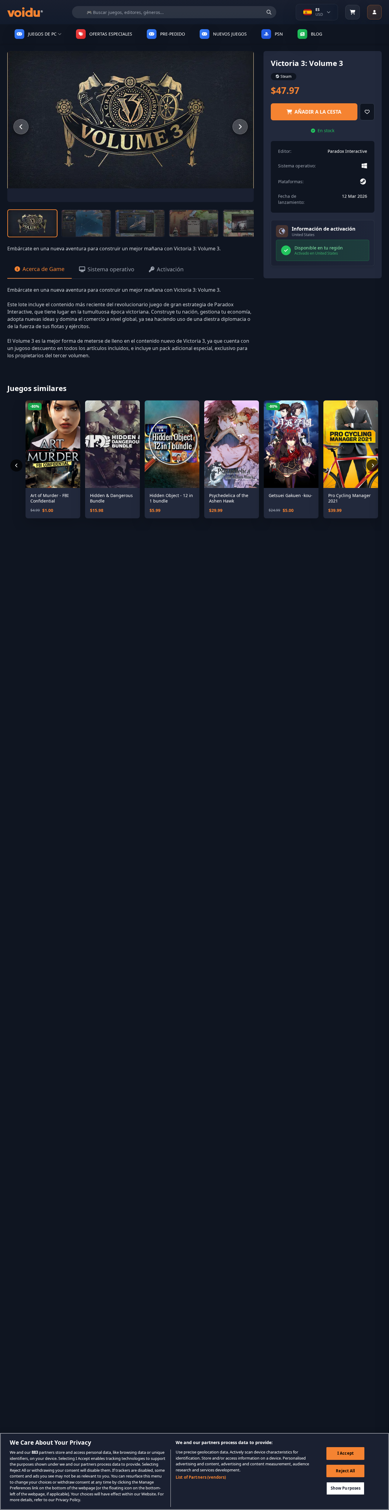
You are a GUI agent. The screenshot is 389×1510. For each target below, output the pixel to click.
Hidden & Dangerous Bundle (111, 498)
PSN (279, 34)
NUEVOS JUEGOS (230, 34)
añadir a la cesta (317, 111)
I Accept (345, 1453)
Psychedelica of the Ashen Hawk (228, 498)
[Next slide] (240, 126)
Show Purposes (346, 1488)
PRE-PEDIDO (172, 34)
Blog (316, 34)
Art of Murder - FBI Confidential (49, 498)
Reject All (345, 1471)
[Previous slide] (21, 126)
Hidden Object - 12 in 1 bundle (171, 498)
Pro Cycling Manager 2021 (349, 498)
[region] (194, 1471)
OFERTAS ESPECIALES (110, 34)
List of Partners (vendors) (201, 1477)
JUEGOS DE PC (42, 34)
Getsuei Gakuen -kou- (290, 495)
